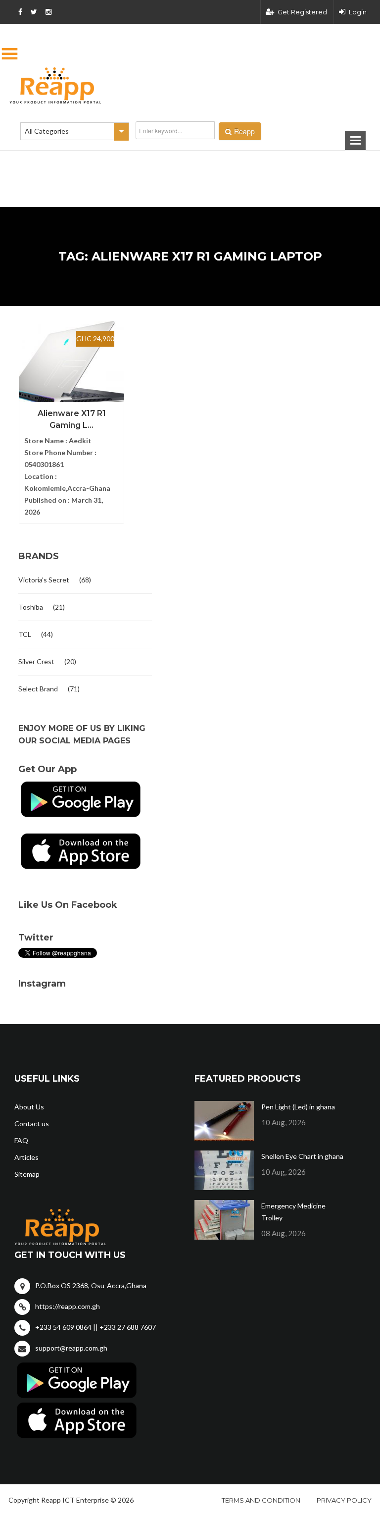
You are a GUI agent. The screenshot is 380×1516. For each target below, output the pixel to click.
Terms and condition (261, 1500)
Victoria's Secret (43, 579)
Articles (26, 1157)
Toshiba (30, 607)
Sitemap (27, 1174)
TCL (24, 634)
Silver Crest (36, 661)
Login (358, 12)
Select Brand (38, 688)
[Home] (190, 85)
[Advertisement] (140, 163)
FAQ (21, 1140)
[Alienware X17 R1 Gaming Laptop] (71, 364)
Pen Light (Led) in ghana (298, 1106)
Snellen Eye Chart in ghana (302, 1156)
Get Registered (302, 12)
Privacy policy (344, 1500)
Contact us (31, 1123)
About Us (29, 1106)
